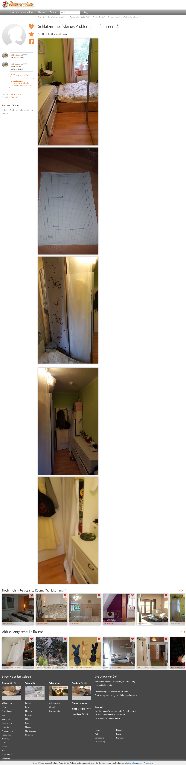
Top (82, 683)
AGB (96, 734)
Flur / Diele (6, 727)
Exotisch (28, 703)
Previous (179, 590)
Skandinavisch (30, 731)
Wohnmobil (6, 758)
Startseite (41, 17)
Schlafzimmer (16, 94)
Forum (53, 12)
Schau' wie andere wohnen (21, 12)
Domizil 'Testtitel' (99, 17)
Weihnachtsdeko (54, 703)
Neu (85, 683)
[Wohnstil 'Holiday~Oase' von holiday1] (35, 689)
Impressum (120, 738)
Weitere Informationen (133, 763)
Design (27, 707)
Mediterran (29, 735)
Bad (3, 715)
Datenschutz (99, 738)
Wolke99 (14, 55)
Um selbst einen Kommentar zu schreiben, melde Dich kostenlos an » (21, 83)
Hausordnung (100, 742)
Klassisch (28, 711)
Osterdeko (52, 707)
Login (86, 12)
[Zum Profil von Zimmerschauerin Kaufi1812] (14, 36)
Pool (3, 750)
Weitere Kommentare (20, 75)
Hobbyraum (6, 735)
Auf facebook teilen (31, 41)
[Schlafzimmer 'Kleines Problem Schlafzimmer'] (68, 91)
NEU (14, 683)
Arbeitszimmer (7, 731)
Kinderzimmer (7, 723)
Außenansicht (7, 754)
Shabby (28, 727)
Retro (27, 723)
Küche (4, 707)
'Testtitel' (14, 97)
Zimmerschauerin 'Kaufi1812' (80, 17)
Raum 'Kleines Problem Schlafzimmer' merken (31, 34)
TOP (11, 683)
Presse (118, 734)
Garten (4, 746)
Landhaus (28, 715)
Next (182, 590)
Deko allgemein (54, 711)
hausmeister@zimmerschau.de (107, 718)
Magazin (42, 12)
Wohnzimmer (7, 703)
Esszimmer (6, 719)
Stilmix (27, 719)
